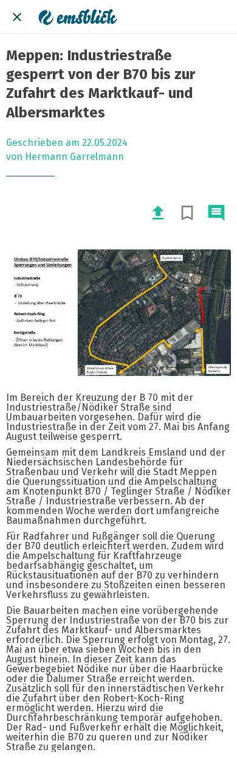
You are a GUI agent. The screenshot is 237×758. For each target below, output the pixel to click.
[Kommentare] (216, 213)
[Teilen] (158, 213)
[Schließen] (17, 17)
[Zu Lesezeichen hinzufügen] (187, 213)
